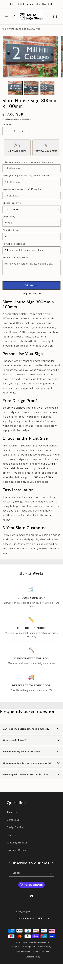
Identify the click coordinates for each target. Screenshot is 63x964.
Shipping (6, 119)
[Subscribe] (50, 873)
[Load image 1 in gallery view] (15, 88)
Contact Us (13, 819)
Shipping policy (33, 957)
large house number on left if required (22, 189)
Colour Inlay (9, 216)
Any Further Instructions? (16, 257)
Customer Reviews (17, 850)
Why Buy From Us (17, 842)
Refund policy (28, 946)
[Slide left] (3, 89)
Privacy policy (44, 946)
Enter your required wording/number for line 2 (27, 175)
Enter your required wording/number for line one (28, 162)
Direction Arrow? (12, 230)
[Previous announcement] (6, 4)
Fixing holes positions (14, 243)
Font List (11, 835)
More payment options (32, 293)
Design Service (15, 827)
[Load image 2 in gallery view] (31, 88)
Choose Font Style (12, 203)
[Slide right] (59, 89)
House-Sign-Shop (30, 942)
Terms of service (22, 952)
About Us (12, 812)
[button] (6, 16)
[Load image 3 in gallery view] (47, 88)
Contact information (42, 952)
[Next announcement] (56, 4)
